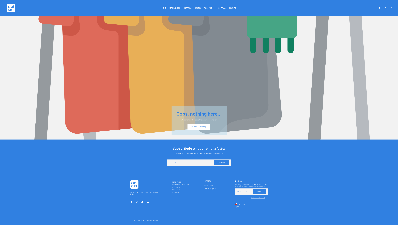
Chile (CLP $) (241, 204)
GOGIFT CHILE (139, 220)
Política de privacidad (258, 198)
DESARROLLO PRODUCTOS (180, 184)
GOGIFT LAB (176, 190)
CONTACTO (175, 192)
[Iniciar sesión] (385, 8)
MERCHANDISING (177, 182)
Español (237, 207)
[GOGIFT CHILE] (11, 8)
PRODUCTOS (176, 187)
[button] (391, 8)
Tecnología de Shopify (152, 220)
